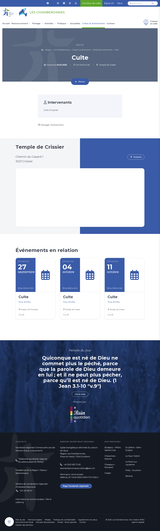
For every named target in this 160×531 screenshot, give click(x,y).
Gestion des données (24, 525)
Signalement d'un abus (87, 520)
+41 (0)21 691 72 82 (72, 464)
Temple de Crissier (107, 65)
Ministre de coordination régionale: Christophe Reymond (32, 485)
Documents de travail (24, 522)
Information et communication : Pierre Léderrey (33, 500)
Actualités (75, 24)
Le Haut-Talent (132, 456)
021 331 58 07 (26, 491)
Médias (48, 520)
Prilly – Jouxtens (133, 470)
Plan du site (20, 520)
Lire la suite (80, 394)
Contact (111, 24)
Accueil (6, 24)
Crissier (108, 473)
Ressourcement (19, 24)
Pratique (61, 24)
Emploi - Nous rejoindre (67, 522)
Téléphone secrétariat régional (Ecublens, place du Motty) (32, 460)
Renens (129, 476)
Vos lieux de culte (91, 3)
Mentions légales (35, 520)
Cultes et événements (93, 24)
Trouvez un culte (154, 22)
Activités (49, 24)
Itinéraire (137, 157)
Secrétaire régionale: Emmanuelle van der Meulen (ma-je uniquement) (35, 449)
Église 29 (109, 3)
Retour (81, 82)
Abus (120, 3)
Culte (116, 50)
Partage (36, 24)
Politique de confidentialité (64, 520)
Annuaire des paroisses (45, 522)
